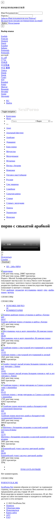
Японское (10, 217)
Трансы (9, 208)
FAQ (8, 517)
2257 (8, 515)
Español (4, 46)
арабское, (10, 290)
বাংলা (2, 80)
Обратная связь (13, 508)
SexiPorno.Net (7, 487)
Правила (10, 505)
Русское (9, 180)
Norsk (3, 75)
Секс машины (12, 184)
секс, (46, 290)
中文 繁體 (5, 68)
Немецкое (10, 170)
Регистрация (14, 23)
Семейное (10, 189)
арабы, (51, 290)
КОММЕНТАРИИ (14, 310)
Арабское (10, 137)
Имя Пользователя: (9, 13)
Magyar (4, 87)
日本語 (4, 62)
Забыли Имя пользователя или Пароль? (18, 18)
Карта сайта (11, 512)
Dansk (3, 73)
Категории (11, 116)
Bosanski (5, 89)
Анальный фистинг (15, 133)
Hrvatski (4, 91)
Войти (4, 23)
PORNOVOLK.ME (9, 483)
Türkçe (4, 70)
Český (3, 77)
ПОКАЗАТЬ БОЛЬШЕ (31, 469)
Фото (8, 118)
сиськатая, (19, 290)
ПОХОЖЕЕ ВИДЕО (15, 307)
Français (4, 39)
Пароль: (4, 16)
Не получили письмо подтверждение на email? (22, 21)
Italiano (4, 48)
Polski (3, 84)
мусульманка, (31, 290)
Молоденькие (12, 156)
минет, (40, 290)
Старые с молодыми (15, 203)
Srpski (3, 94)
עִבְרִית (3, 60)
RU (7, 101)
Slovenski (5, 96)
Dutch (3, 43)
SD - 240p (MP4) (13, 266)
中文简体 (5, 65)
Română (4, 82)
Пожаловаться (12, 510)
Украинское (11, 212)
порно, (4, 292)
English (4, 36)
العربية (4, 57)
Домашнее (10, 142)
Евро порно (11, 147)
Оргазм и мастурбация (16, 175)
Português (5, 50)
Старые (9, 198)
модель (11, 292)
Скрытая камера (13, 194)
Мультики (10, 161)
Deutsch (4, 41)
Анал (8, 128)
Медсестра (11, 151)
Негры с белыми (13, 165)
